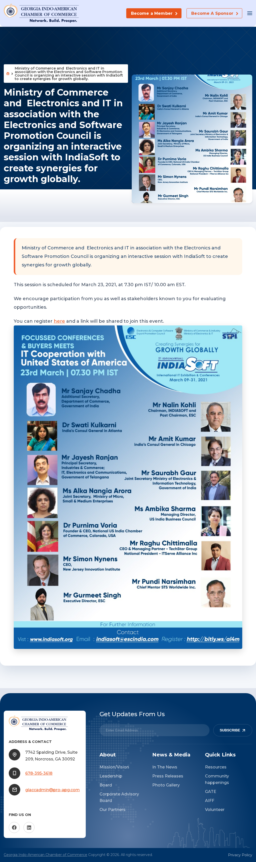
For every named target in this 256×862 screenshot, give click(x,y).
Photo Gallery (166, 785)
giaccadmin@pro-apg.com (52, 789)
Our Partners (113, 809)
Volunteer (214, 809)
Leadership (111, 776)
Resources (215, 767)
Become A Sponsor (212, 13)
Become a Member (151, 13)
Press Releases (167, 776)
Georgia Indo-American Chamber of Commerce (45, 854)
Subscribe (230, 730)
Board (106, 785)
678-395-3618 (38, 773)
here (59, 321)
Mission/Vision (114, 767)
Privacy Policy (240, 855)
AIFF (209, 800)
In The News (164, 767)
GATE (210, 791)
